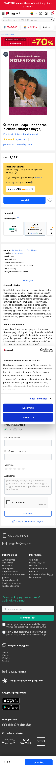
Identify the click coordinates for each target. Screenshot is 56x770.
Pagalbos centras (10, 571)
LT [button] (35, 13)
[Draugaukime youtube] (22, 726)
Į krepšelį (39, 762)
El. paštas (8, 451)
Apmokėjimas (8, 559)
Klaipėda (6, 658)
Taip (20, 429)
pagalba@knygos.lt (21, 543)
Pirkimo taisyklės (37, 562)
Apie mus (33, 559)
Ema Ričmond (32, 250)
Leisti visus (28, 408)
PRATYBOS (12, 27)
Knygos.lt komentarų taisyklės (30, 521)
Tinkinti (26, 417)
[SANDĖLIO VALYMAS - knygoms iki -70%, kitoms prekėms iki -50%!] (28, 41)
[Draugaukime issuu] (28, 726)
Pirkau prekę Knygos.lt (14, 425)
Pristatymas (7, 562)
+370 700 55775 (18, 535)
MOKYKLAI (32, 27)
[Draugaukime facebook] (4, 726)
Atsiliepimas (9, 476)
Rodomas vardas (12, 437)
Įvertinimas (9, 465)
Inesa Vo (39, 177)
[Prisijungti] (46, 13)
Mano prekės (8, 568)
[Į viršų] (50, 750)
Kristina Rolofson (19, 250)
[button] (31, 182)
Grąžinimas (7, 565)
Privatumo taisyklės (38, 568)
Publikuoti (28, 513)
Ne (10, 429)
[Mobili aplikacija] (11, 707)
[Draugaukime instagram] (10, 726)
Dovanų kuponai (10, 580)
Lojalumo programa (11, 583)
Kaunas (5, 655)
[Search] (53, 20)
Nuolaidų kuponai (10, 586)
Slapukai (33, 565)
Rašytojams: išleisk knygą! (41, 574)
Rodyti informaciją (38, 398)
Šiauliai (5, 661)
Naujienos (47, 27)
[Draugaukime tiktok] (16, 726)
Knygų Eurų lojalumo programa (26, 680)
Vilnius (5, 652)
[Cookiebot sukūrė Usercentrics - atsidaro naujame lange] (40, 350)
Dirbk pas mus (36, 577)
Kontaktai (33, 571)
